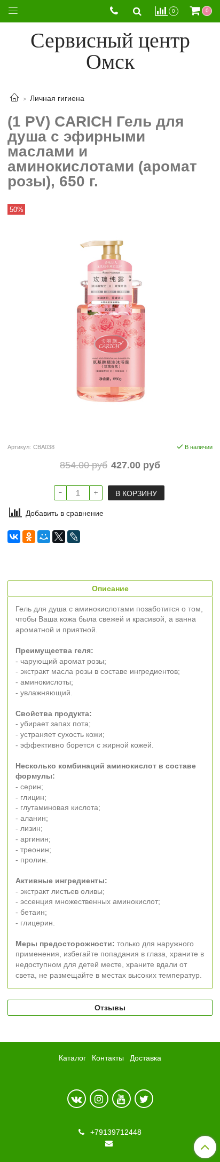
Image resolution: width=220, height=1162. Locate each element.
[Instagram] (99, 1098)
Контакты (108, 1058)
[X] (58, 536)
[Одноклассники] (28, 536)
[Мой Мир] (43, 536)
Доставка (145, 1058)
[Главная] (14, 98)
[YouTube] (121, 1098)
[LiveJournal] (73, 536)
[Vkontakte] (76, 1098)
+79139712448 (115, 1132)
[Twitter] (144, 1098)
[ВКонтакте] (13, 536)
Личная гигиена (57, 98)
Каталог (72, 1058)
